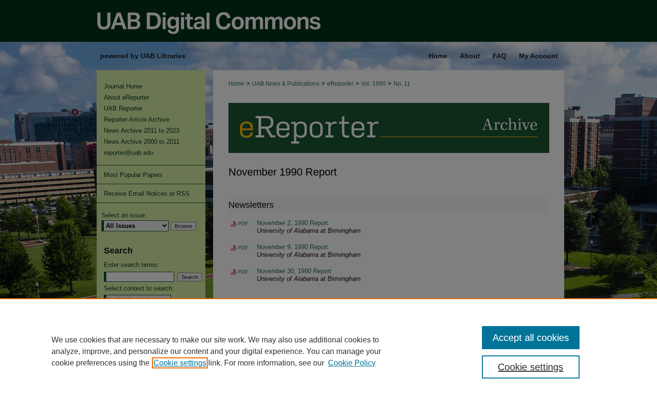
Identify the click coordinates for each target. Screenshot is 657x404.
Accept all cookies (531, 337)
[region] (328, 351)
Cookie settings (179, 363)
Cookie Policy (352, 363)
